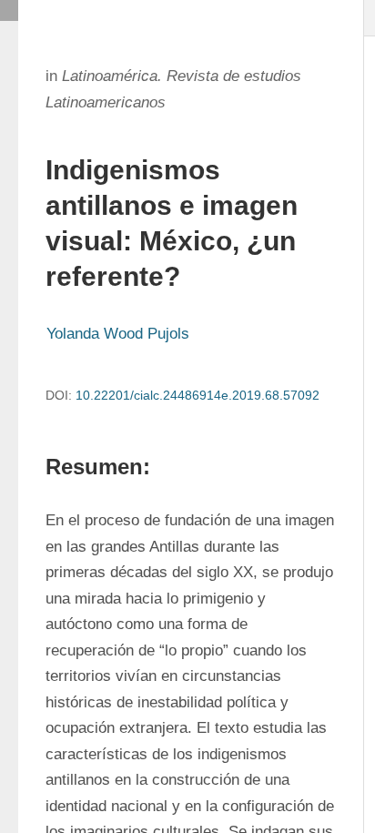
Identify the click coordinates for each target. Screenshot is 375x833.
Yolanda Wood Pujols (117, 333)
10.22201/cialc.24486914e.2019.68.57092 (197, 395)
